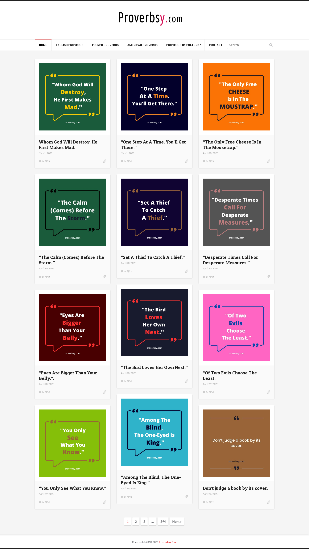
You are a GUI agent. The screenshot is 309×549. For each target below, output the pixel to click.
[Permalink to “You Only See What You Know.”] (72, 443)
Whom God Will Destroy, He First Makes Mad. (68, 144)
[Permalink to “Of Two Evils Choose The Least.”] (268, 392)
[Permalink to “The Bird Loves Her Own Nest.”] (186, 381)
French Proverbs (105, 45)
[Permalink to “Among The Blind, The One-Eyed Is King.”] (154, 432)
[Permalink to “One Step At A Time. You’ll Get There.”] (186, 161)
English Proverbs (69, 45)
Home (43, 45)
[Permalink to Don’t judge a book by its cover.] (236, 443)
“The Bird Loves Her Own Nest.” (154, 367)
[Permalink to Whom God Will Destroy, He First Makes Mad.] (72, 96)
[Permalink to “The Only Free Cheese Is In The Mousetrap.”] (268, 161)
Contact (216, 45)
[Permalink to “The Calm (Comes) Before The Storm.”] (104, 276)
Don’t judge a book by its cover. (235, 488)
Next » (177, 521)
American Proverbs (142, 45)
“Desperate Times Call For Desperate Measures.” (230, 259)
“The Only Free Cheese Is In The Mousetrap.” (232, 144)
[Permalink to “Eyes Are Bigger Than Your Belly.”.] (72, 327)
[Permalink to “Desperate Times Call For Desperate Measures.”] (268, 276)
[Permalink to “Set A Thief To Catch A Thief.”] (186, 271)
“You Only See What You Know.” (72, 488)
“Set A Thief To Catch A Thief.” (153, 257)
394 (163, 521)
